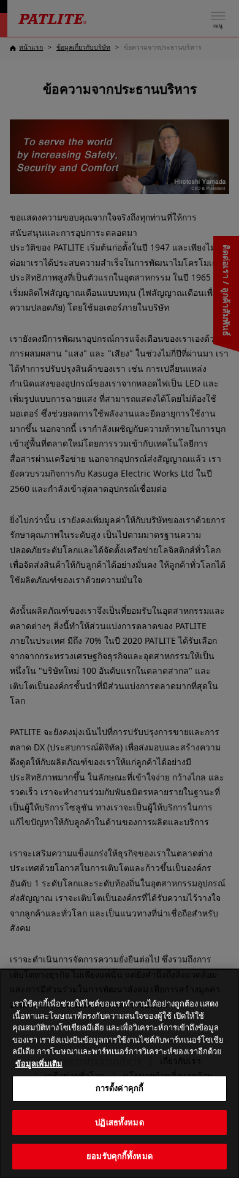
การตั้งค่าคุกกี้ (119, 1087)
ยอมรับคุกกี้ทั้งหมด (119, 1155)
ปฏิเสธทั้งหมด (119, 1122)
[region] (119, 1073)
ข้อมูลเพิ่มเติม (39, 1063)
